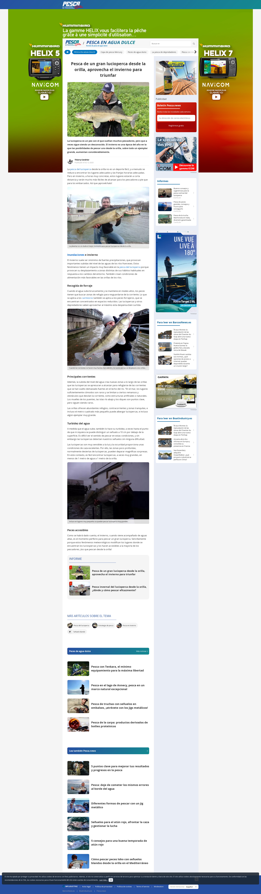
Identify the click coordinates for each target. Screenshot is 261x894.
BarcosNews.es (69, 891)
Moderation (159, 886)
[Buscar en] (194, 43)
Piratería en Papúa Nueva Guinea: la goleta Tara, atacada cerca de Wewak (182, 346)
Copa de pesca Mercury (111, 52)
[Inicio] (67, 52)
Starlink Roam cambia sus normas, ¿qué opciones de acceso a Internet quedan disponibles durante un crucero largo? (182, 360)
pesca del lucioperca (80, 169)
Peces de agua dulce (137, 52)
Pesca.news (101, 891)
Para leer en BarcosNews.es (174, 322)
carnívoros (87, 297)
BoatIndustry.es (85, 891)
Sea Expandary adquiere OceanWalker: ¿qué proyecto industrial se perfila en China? (182, 455)
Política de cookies (124, 886)
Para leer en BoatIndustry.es (174, 418)
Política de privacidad (103, 886)
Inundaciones (75, 255)
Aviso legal (86, 886)
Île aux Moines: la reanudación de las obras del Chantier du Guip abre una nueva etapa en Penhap (182, 334)
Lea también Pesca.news (82, 750)
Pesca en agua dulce (84, 52)
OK (111, 880)
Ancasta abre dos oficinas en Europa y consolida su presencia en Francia (182, 442)
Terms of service (142, 886)
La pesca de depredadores (164, 52)
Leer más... (103, 880)
